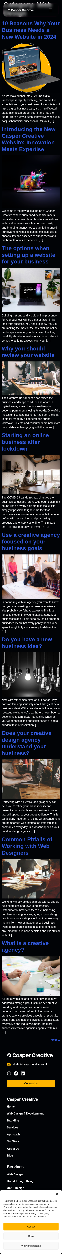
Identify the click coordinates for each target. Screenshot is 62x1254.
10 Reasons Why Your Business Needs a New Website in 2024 (31, 30)
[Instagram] (9, 1073)
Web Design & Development (25, 1113)
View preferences (31, 1245)
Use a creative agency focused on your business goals (31, 542)
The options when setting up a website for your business (28, 255)
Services (12, 1127)
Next (55, 1039)
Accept (31, 1226)
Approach (13, 1134)
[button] (57, 1194)
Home (11, 1106)
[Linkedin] (23, 1073)
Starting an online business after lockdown (25, 442)
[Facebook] (16, 1073)
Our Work (13, 1141)
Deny (31, 1236)
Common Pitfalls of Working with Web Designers (27, 846)
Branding (13, 1120)
